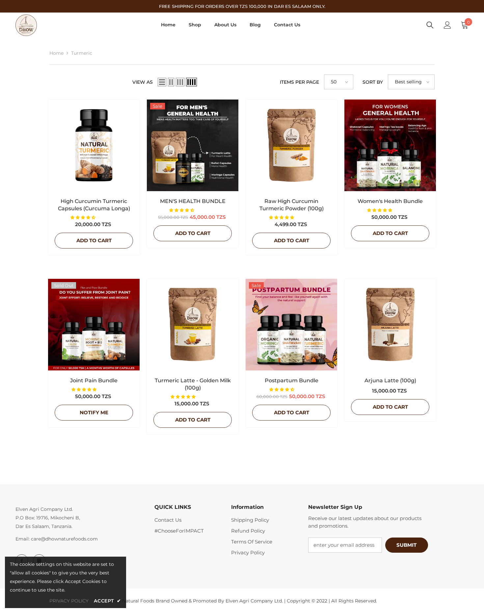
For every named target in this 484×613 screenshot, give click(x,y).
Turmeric (81, 53)
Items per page (299, 82)
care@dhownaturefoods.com (64, 539)
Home (56, 53)
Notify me (94, 412)
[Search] (430, 25)
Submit (406, 545)
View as (142, 82)
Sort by (373, 82)
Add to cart (94, 240)
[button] (162, 82)
